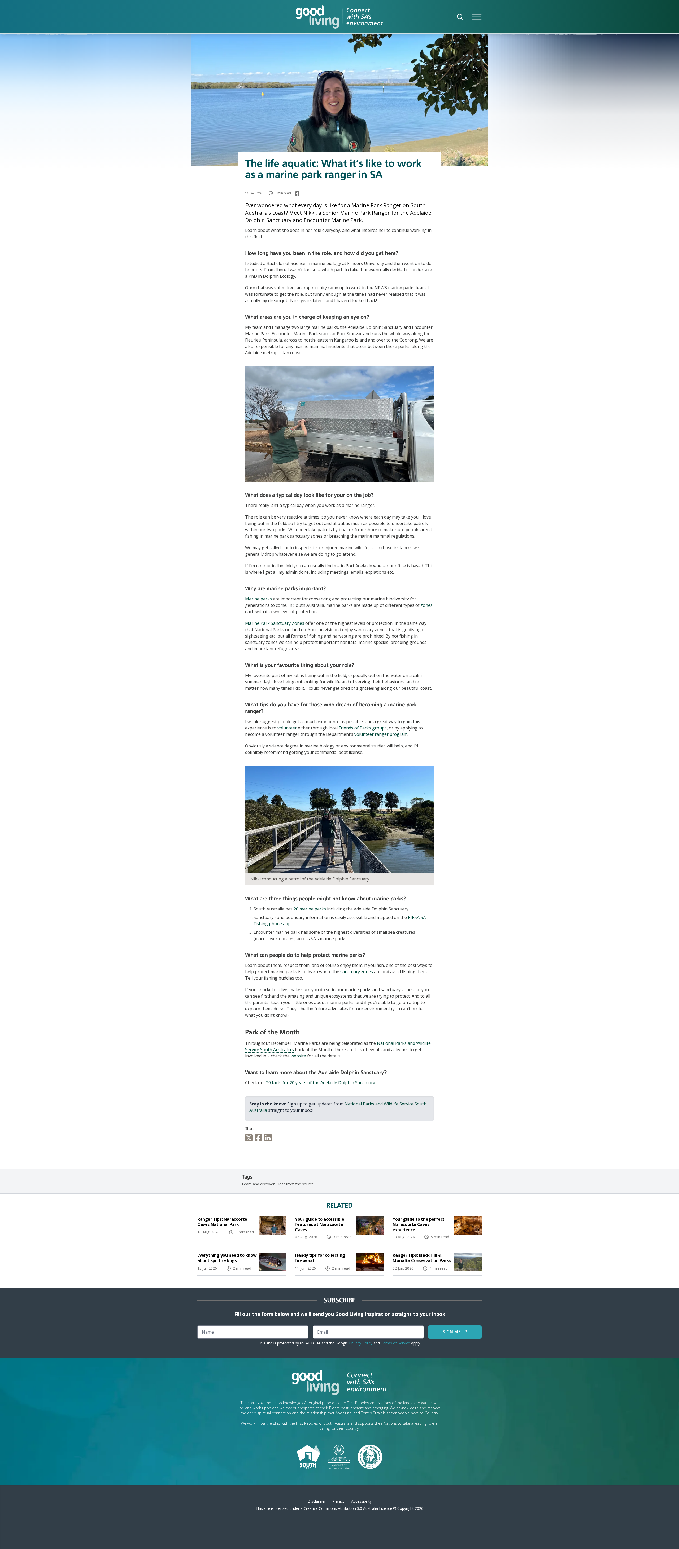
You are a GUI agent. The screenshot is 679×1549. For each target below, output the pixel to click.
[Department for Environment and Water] (339, 1456)
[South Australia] (308, 1456)
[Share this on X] (250, 1137)
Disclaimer (317, 1501)
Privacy (338, 1501)
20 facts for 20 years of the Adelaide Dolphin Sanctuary (320, 1083)
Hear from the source (295, 1184)
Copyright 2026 (410, 1508)
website (298, 1056)
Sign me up (455, 1332)
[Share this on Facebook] (259, 1137)
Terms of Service (395, 1343)
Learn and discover (258, 1184)
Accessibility (361, 1501)
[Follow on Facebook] (297, 193)
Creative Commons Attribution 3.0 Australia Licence (348, 1508)
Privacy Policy (360, 1343)
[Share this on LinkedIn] (269, 1137)
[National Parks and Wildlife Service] (370, 1456)
